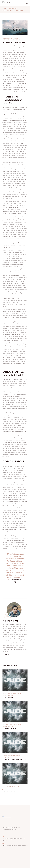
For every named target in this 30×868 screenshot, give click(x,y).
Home (4, 8)
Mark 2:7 (23, 264)
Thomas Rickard (8, 40)
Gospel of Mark (7, 10)
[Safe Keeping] (15, 679)
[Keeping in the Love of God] (15, 742)
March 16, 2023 (6, 693)
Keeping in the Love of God (14, 760)
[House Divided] (14, 609)
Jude (3, 695)
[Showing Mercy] (15, 711)
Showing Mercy (9, 728)
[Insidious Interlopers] (15, 773)
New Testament (12, 8)
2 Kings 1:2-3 (10, 124)
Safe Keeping (8, 697)
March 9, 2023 (6, 724)
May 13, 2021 (16, 40)
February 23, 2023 (7, 787)
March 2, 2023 (6, 755)
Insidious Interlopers (12, 791)
